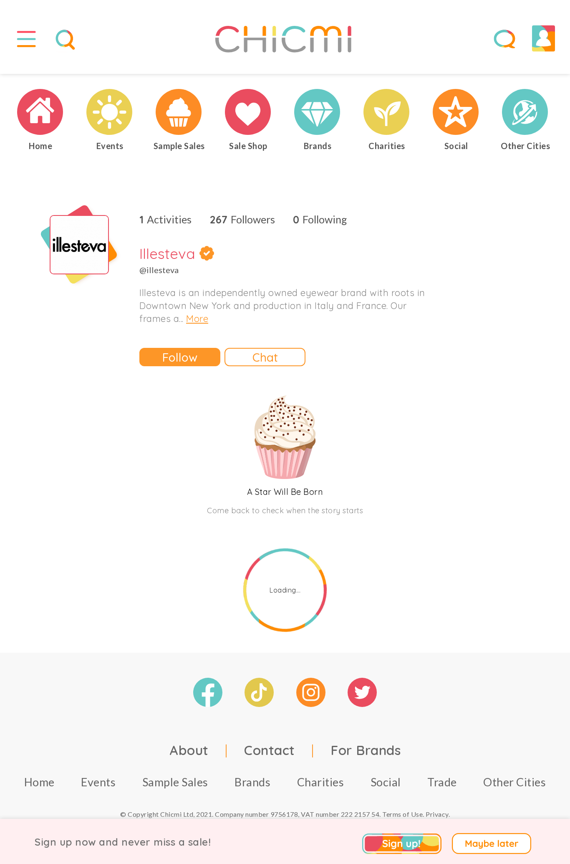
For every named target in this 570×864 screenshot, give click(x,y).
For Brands (365, 750)
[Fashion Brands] (317, 112)
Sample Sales (175, 782)
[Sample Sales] (179, 112)
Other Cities (514, 782)
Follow (179, 357)
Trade (442, 782)
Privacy (437, 814)
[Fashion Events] (109, 112)
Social (386, 782)
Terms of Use (402, 814)
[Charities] (386, 112)
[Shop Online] (248, 112)
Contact (269, 750)
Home (39, 782)
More (197, 318)
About (189, 750)
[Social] (456, 112)
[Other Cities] (525, 112)
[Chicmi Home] (40, 112)
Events (98, 782)
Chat (265, 357)
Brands (252, 782)
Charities (320, 782)
